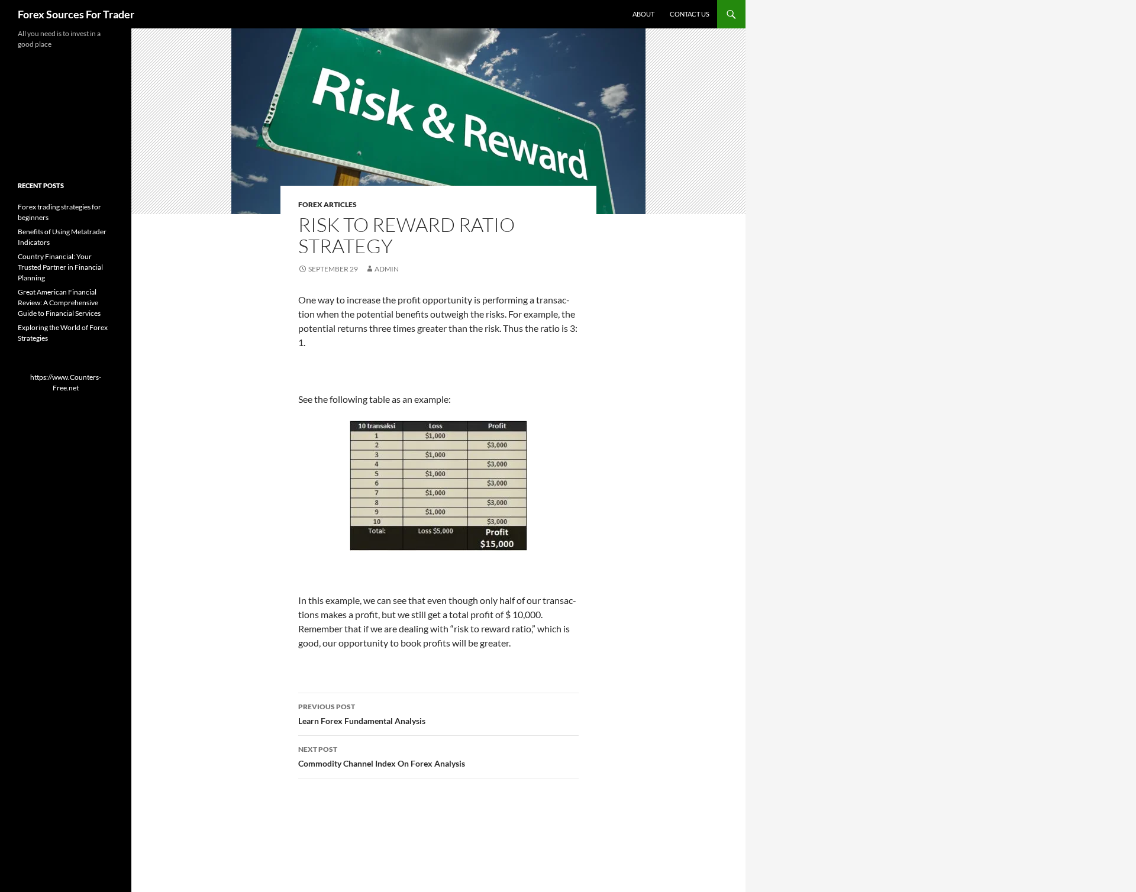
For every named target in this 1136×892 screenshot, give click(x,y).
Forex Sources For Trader (76, 14)
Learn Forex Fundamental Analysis (361, 714)
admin (387, 268)
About (643, 14)
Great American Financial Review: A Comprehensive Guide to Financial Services (59, 302)
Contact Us (689, 14)
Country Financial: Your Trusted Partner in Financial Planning (60, 267)
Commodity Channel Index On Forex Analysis (381, 756)
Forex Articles (327, 204)
